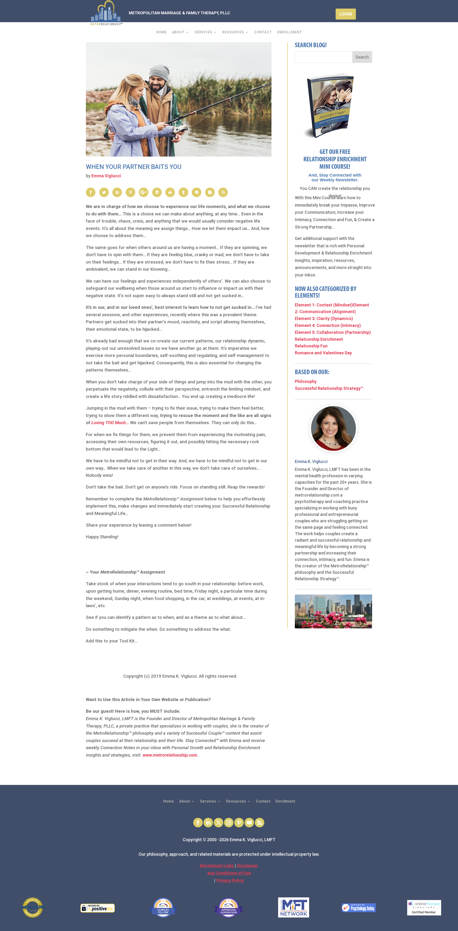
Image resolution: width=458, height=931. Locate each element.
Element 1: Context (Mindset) (324, 304)
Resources (233, 32)
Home (161, 32)
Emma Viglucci (106, 175)
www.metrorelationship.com (170, 755)
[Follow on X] (218, 822)
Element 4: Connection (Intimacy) (328, 325)
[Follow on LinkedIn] (208, 822)
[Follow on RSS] (259, 822)
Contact (263, 32)
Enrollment (289, 32)
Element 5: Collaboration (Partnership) (333, 332)
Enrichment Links (217, 865)
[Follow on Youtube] (249, 822)
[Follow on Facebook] (198, 822)
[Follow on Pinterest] (239, 822)
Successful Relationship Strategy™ (329, 388)
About (178, 32)
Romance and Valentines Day (323, 352)
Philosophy (306, 381)
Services (203, 32)
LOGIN (345, 13)
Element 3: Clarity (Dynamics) (324, 318)
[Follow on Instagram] (229, 822)
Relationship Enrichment (319, 339)
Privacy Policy (230, 880)
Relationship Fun (311, 345)
